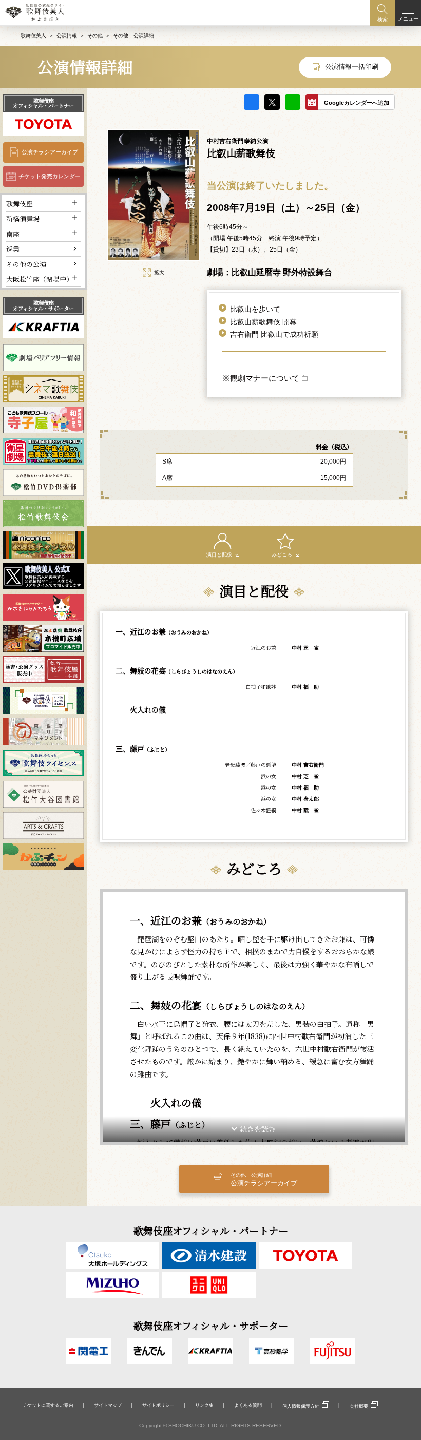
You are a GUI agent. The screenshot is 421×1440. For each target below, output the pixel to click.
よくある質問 (248, 1405)
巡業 (13, 249)
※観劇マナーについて (260, 378)
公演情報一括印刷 (351, 66)
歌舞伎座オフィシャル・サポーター (43, 305)
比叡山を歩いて (255, 309)
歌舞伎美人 (33, 36)
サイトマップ (108, 1405)
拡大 (159, 272)
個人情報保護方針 (300, 1406)
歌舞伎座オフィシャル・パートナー (43, 103)
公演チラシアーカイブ (50, 152)
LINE (292, 102)
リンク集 (204, 1405)
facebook (251, 102)
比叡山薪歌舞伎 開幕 (263, 322)
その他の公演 (26, 264)
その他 (95, 36)
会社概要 (359, 1406)
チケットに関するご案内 (48, 1405)
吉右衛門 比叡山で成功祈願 (274, 334)
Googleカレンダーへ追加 (356, 103)
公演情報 (66, 36)
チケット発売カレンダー (49, 176)
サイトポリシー (158, 1405)
